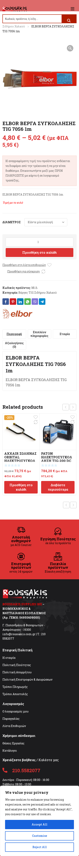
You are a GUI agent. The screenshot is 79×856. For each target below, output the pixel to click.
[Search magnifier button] (69, 20)
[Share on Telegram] (42, 301)
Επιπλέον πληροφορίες (39, 334)
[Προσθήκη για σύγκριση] (43, 271)
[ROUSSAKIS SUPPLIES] (14, 8)
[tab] (14, 334)
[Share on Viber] (35, 301)
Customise (39, 836)
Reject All (39, 847)
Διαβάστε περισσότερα (58, 487)
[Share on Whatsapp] (27, 301)
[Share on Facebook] (5, 301)
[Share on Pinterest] (13, 301)
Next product (73, 505)
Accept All (39, 824)
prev (65, 407)
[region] (39, 821)
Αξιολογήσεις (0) (14, 345)
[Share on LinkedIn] (20, 301)
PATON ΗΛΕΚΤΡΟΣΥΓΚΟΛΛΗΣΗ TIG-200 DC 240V (56, 458)
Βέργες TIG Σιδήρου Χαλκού (37, 292)
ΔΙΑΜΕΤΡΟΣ (11, 222)
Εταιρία (65, 334)
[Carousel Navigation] (69, 407)
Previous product (66, 505)
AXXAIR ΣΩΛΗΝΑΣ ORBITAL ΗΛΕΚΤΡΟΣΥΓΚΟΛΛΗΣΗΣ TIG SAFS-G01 (20, 460)
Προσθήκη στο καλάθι (39, 252)
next (73, 407)
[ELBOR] (17, 314)
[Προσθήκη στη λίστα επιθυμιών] (49, 265)
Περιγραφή (14, 334)
